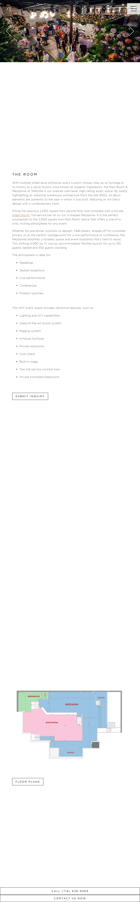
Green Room (21, 215)
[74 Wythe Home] (9, 9)
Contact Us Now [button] (70, 898)
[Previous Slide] (8, 31)
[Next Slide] (131, 31)
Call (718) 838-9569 (70, 891)
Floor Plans (27, 781)
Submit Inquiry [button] (30, 396)
